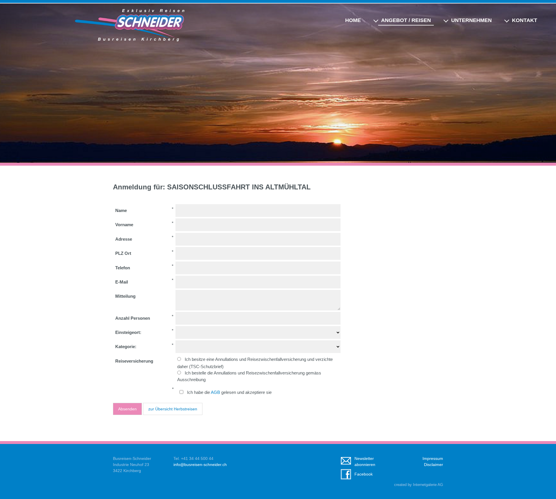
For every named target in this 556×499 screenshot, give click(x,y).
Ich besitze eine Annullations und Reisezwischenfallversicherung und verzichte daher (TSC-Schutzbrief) (255, 363)
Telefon (122, 267)
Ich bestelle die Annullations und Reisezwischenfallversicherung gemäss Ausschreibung (249, 376)
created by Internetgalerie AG (418, 485)
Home (353, 20)
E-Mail (121, 281)
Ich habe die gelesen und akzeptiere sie (229, 392)
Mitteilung (125, 296)
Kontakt (524, 20)
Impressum (433, 458)
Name (121, 210)
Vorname (124, 224)
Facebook (363, 474)
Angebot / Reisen (406, 20)
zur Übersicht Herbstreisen (172, 409)
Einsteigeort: (128, 332)
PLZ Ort (123, 253)
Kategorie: (125, 346)
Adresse (123, 239)
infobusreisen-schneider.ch (200, 464)
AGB (215, 392)
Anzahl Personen (132, 318)
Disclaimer (433, 464)
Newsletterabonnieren (364, 461)
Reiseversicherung (134, 361)
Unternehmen (471, 20)
